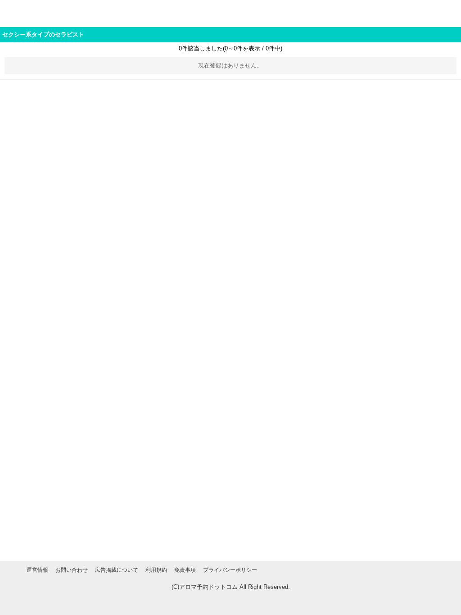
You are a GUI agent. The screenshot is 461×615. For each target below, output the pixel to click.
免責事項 (185, 570)
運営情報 (37, 570)
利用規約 (156, 570)
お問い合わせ (71, 570)
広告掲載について (116, 570)
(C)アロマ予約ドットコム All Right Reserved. (231, 586)
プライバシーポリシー (230, 570)
